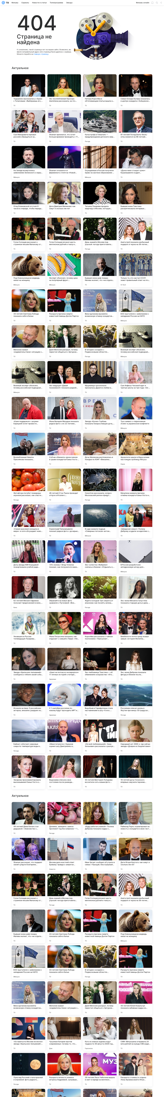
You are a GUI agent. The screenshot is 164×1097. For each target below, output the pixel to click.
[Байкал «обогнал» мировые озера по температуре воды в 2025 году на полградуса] (28, 736)
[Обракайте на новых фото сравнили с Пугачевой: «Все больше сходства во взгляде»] (64, 593)
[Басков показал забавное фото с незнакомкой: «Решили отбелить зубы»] (28, 880)
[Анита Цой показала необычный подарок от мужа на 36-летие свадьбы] (135, 234)
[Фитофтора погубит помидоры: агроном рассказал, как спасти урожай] (28, 485)
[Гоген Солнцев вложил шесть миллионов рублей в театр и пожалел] (64, 234)
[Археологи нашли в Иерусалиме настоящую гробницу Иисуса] (135, 449)
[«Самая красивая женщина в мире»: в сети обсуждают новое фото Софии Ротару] (28, 521)
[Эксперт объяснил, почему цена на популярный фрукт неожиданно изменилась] (64, 270)
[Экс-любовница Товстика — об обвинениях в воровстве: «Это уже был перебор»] (100, 664)
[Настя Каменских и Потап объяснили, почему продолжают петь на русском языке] (135, 808)
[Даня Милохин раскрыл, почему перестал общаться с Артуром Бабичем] (64, 342)
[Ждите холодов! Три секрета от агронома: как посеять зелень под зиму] (100, 593)
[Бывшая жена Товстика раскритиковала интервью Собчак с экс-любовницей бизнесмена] (135, 198)
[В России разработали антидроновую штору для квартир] (135, 557)
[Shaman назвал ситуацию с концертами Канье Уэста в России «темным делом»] (135, 915)
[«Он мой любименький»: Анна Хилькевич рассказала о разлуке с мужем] (100, 736)
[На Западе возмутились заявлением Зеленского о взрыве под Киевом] (28, 163)
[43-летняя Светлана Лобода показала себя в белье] (28, 306)
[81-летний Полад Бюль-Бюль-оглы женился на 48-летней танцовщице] (135, 127)
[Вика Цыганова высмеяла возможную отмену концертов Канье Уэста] (100, 306)
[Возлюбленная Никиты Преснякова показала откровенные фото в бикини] (28, 449)
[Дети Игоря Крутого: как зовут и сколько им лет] (135, 998)
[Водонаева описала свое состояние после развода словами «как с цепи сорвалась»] (64, 772)
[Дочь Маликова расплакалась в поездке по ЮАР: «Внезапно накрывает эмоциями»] (100, 449)
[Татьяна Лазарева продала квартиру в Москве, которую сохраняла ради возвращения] (100, 198)
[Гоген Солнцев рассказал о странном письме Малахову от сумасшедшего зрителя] (28, 234)
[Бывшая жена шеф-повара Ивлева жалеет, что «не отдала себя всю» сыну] (100, 270)
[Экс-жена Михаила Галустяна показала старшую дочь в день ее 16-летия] (135, 593)
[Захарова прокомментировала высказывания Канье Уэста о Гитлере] (28, 772)
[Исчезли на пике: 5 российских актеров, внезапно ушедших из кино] (28, 700)
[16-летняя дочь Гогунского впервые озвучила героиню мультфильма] (135, 772)
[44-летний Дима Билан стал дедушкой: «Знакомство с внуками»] (28, 962)
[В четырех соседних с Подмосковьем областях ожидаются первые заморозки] (100, 342)
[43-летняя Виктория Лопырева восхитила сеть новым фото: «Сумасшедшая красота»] (100, 772)
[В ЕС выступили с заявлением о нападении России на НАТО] (135, 306)
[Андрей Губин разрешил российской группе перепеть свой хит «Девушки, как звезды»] (64, 808)
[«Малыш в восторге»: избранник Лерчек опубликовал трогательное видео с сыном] (135, 880)
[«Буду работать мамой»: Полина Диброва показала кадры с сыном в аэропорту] (100, 962)
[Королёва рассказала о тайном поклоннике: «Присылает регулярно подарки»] (100, 629)
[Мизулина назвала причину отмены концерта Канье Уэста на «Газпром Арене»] (135, 485)
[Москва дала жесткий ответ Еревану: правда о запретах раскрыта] (64, 998)
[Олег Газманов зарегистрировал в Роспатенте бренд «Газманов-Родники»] (28, 844)
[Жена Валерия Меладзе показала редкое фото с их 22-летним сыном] (64, 414)
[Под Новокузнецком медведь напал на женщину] (28, 270)
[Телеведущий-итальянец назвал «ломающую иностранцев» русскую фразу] (64, 915)
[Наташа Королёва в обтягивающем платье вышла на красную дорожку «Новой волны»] (100, 91)
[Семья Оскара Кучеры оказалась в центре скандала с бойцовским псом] (135, 91)
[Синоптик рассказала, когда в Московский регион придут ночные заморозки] (100, 485)
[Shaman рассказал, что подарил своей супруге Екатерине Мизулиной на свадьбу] (28, 998)
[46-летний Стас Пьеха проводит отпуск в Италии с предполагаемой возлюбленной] (64, 485)
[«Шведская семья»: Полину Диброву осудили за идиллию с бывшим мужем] (135, 521)
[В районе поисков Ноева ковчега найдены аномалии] (100, 915)
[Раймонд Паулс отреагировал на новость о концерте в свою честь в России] (135, 962)
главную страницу (41, 54)
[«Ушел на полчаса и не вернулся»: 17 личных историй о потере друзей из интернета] (64, 664)
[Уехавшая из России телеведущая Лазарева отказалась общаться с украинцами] (28, 629)
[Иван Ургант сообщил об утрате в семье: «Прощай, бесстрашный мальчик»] (100, 998)
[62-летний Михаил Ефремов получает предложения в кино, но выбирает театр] (28, 593)
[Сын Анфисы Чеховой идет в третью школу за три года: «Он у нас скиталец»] (135, 378)
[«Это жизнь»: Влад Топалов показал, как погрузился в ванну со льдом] (64, 557)
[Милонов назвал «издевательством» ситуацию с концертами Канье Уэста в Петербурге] (28, 342)
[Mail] (3, 2)
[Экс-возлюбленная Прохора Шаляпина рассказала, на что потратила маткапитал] (64, 91)
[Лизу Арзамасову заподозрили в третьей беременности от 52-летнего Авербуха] (100, 880)
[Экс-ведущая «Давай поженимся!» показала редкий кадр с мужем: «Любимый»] (64, 378)
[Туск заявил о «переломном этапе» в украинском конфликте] (135, 414)
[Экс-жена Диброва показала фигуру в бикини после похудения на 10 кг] (135, 664)
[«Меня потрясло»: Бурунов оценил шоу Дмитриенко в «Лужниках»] (64, 736)
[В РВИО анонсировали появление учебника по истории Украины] (28, 915)
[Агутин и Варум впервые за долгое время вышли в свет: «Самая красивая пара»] (100, 808)
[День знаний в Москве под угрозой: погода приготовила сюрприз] (100, 234)
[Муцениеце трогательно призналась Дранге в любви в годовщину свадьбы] (100, 378)
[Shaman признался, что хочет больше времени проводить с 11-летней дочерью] (64, 127)
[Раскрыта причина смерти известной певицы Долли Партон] (64, 306)
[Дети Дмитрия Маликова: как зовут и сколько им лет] (64, 198)
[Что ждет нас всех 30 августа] (100, 844)
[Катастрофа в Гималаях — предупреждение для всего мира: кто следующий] (100, 127)
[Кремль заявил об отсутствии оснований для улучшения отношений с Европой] (64, 844)
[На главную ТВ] (7, 2)
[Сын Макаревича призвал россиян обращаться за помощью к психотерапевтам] (28, 127)
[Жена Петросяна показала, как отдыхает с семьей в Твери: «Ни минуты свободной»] (64, 629)
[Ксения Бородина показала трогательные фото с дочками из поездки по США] (28, 808)
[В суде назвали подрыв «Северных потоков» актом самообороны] (100, 521)
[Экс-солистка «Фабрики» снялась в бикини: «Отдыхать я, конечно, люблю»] (100, 557)
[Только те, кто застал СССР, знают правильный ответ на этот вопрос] (135, 270)
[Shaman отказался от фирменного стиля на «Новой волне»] (64, 163)
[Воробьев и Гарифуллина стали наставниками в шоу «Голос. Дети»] (100, 700)
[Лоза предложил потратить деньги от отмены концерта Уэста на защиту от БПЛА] (135, 844)
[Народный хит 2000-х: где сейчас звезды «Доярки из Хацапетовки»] (135, 736)
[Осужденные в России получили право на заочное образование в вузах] (100, 163)
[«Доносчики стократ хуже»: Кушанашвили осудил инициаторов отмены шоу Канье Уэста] (135, 163)
